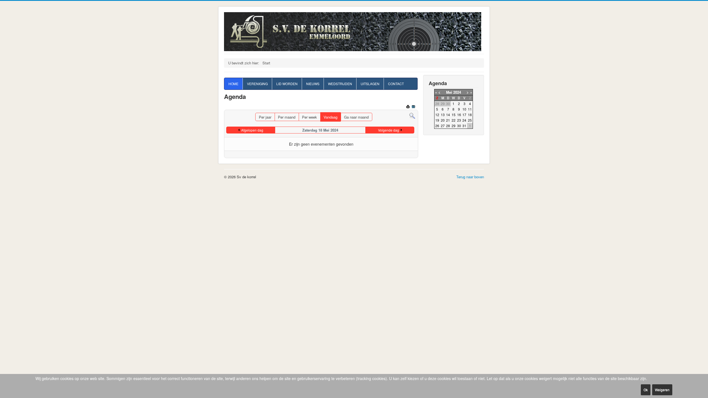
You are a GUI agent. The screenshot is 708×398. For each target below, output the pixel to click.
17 (464, 114)
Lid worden (287, 83)
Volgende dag (388, 130)
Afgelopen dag (252, 130)
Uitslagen (370, 83)
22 (453, 120)
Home (233, 83)
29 (453, 125)
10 (464, 109)
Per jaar (265, 117)
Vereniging (257, 83)
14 (448, 114)
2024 (457, 92)
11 (470, 109)
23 (459, 120)
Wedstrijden (340, 83)
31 (464, 125)
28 (448, 125)
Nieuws (312, 83)
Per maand (286, 117)
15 (453, 114)
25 (470, 120)
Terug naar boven (470, 176)
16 (459, 114)
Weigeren (662, 389)
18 (470, 114)
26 (437, 125)
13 (443, 114)
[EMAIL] (414, 107)
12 (437, 114)
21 (448, 120)
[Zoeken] (412, 115)
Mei (449, 92)
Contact (396, 83)
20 (443, 120)
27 (443, 125)
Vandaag (330, 117)
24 (464, 120)
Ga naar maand (356, 117)
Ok (646, 389)
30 (459, 125)
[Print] (408, 107)
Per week (309, 117)
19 (437, 120)
